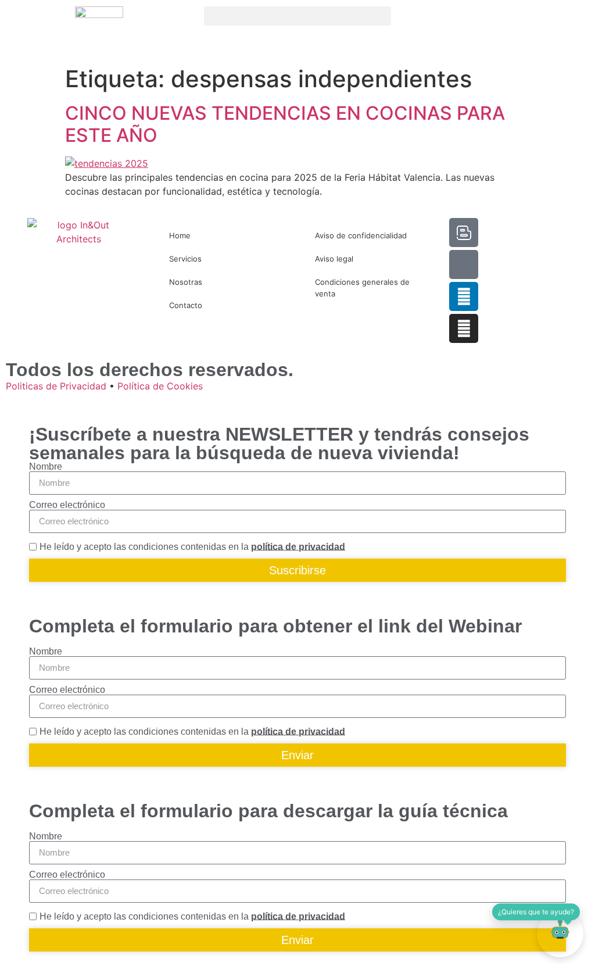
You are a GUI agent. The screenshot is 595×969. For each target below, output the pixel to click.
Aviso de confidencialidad (361, 235)
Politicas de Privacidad (56, 386)
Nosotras (185, 282)
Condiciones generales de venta (362, 287)
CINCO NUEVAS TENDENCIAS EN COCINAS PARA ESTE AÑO (285, 124)
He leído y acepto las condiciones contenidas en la (192, 546)
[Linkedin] (463, 296)
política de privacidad (298, 546)
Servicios (185, 258)
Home (180, 235)
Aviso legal (334, 258)
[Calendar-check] (463, 264)
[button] (297, 16)
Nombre (45, 466)
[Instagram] (463, 328)
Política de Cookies (160, 386)
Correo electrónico (67, 505)
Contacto (185, 305)
